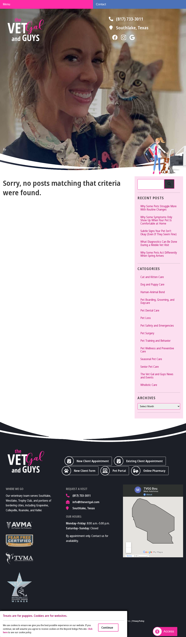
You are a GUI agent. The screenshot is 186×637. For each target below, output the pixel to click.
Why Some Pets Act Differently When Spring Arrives (158, 254)
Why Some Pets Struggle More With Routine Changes (158, 207)
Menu (6, 4)
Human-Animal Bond (152, 292)
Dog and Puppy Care (152, 284)
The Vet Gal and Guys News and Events (156, 375)
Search (169, 184)
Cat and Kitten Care (152, 277)
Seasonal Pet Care (151, 359)
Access (168, 631)
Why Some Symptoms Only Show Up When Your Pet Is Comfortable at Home (156, 220)
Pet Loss (145, 318)
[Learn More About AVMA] (19, 525)
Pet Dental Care (149, 310)
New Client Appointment (93, 461)
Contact (101, 4)
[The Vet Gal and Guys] (25, 29)
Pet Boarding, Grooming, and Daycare (157, 301)
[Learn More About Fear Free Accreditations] (19, 541)
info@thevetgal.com (85, 502)
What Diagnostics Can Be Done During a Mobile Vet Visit (158, 243)
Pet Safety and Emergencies (157, 326)
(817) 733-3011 (129, 19)
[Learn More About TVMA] (19, 558)
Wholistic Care (148, 385)
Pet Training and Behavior (155, 341)
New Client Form (84, 471)
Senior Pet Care (149, 367)
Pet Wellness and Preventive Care (157, 350)
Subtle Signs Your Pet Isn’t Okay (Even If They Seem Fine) (158, 232)
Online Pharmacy (154, 471)
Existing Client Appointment (144, 461)
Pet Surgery (147, 333)
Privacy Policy (138, 621)
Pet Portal (119, 471)
